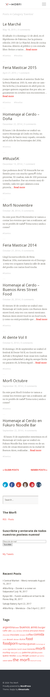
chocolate (14, 634)
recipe (25, 655)
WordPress (25, 686)
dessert (10, 639)
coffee (29, 634)
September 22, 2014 (13, 430)
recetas (18, 656)
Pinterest (32, 484)
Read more (31, 49)
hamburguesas (26, 643)
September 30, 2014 (13, 386)
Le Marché (12, 24)
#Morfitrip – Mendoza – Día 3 (17, 608)
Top (44, 689)
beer (17, 627)
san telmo (40, 656)
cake (10, 630)
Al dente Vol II (15, 337)
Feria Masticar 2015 (20, 67)
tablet (10, 660)
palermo (26, 652)
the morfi (21, 659)
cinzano (22, 635)
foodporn (10, 643)
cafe (5, 630)
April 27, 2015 (9, 72)
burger (41, 627)
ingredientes (12, 649)
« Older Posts (11, 469)
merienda (31, 649)
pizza (34, 652)
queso (6, 655)
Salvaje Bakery (10, 603)
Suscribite (7, 545)
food (29, 638)
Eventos (7, 55)
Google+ (18, 484)
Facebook (12, 484)
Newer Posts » (39, 469)
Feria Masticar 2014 (20, 245)
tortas (39, 661)
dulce (22, 639)
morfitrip (6, 652)
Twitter (5, 484)
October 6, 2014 (10, 342)
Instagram (25, 484)
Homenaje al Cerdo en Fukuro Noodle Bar (22, 423)
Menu (44, 4)
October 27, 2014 (11, 250)
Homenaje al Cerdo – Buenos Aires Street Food (21, 289)
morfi (40, 648)
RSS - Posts (8, 519)
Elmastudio (23, 689)
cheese (41, 630)
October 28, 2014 (11, 210)
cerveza (19, 631)
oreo (19, 653)
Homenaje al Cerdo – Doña (21, 116)
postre (39, 653)
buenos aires (28, 627)
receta (12, 655)
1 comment (23, 72)
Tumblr (38, 484)
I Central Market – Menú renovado (20, 580)
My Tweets (8, 554)
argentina (9, 627)
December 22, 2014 (12, 124)
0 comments (24, 29)
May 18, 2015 (9, 29)
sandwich (33, 656)
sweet (5, 660)
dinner (16, 639)
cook (4, 639)
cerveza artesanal (30, 630)
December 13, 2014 (12, 164)
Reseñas (19, 55)
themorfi (33, 661)
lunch (19, 649)
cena (14, 631)
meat (24, 649)
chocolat (6, 635)
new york (14, 653)
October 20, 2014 (11, 299)
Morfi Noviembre (18, 205)
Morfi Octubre (15, 380)
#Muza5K (11, 158)
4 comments (31, 430)
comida (38, 634)
